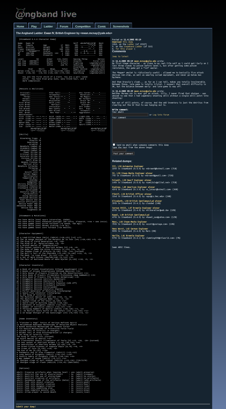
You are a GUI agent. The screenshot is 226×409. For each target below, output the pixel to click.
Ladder (48, 26)
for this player (124, 49)
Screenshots (121, 26)
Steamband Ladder (133, 46)
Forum (64, 26)
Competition (83, 26)
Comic (102, 26)
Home (20, 26)
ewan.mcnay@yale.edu (145, 61)
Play (34, 26)
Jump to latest (120, 56)
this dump (122, 42)
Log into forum (161, 114)
